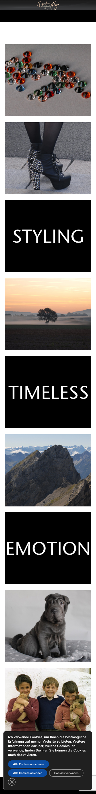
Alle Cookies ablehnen (27, 773)
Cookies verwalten (66, 773)
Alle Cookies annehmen (28, 764)
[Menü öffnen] (8, 19)
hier (45, 750)
